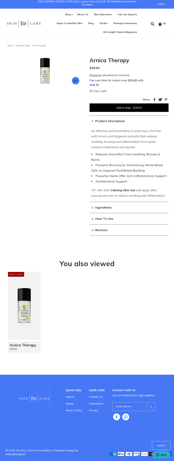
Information (96, 403)
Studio (104, 23)
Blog (91, 23)
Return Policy (74, 410)
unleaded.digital (15, 454)
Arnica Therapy (23, 345)
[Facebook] (116, 417)
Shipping (95, 75)
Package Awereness (125, 23)
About (69, 403)
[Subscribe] (150, 406)
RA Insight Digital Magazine (120, 32)
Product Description (110, 121)
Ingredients (103, 207)
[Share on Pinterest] (166, 99)
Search (70, 396)
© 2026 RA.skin (15, 450)
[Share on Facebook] (154, 99)
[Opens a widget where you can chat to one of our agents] (161, 455)
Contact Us (96, 396)
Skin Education (103, 14)
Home (10, 45)
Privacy (93, 410)
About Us (82, 14)
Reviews (101, 230)
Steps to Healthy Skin (69, 23)
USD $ (161, 4)
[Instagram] (125, 417)
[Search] (153, 23)
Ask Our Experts (127, 14)
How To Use (104, 219)
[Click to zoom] (75, 80)
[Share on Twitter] (160, 99)
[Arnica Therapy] (24, 306)
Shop (68, 14)
